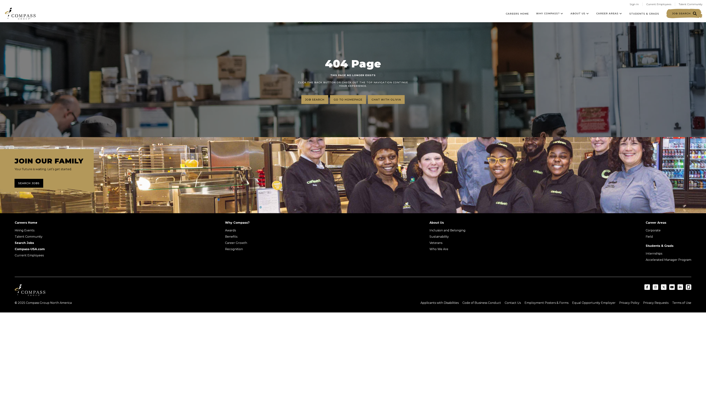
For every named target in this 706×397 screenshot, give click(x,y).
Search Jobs (29, 183)
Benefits (231, 236)
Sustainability (439, 236)
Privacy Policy (629, 303)
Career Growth (236, 243)
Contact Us (513, 303)
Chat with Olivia (386, 99)
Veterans (435, 243)
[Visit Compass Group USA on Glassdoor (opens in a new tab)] (688, 287)
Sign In (634, 4)
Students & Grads (644, 13)
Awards (230, 230)
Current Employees (658, 4)
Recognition (234, 249)
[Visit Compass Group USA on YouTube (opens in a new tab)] (672, 287)
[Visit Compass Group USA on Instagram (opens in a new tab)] (655, 287)
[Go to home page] (20, 13)
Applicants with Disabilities (439, 303)
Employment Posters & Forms (546, 303)
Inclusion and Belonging (447, 230)
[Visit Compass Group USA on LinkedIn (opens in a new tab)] (680, 287)
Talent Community (690, 4)
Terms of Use (681, 303)
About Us (436, 222)
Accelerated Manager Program (668, 260)
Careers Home (517, 13)
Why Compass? (548, 13)
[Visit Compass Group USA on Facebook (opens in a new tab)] (647, 287)
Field (649, 236)
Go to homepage (348, 99)
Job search (315, 99)
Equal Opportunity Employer (594, 303)
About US (578, 13)
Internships (654, 253)
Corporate (653, 230)
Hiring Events (24, 230)
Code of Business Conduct (481, 303)
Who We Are (438, 249)
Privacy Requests (655, 303)
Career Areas (607, 13)
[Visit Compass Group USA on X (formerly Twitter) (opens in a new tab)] (663, 287)
